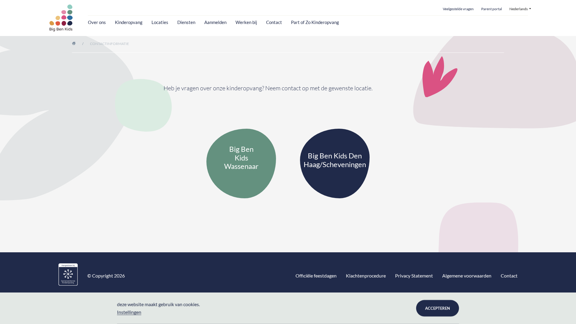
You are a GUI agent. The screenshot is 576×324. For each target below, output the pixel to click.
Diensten (186, 22)
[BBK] (61, 18)
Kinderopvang (128, 22)
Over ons (97, 22)
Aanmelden (215, 22)
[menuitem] (520, 9)
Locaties (160, 22)
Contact (274, 22)
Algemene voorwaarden (466, 275)
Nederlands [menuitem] (518, 9)
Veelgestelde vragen (458, 9)
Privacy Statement (414, 275)
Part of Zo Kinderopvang (315, 22)
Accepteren (437, 308)
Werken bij (246, 22)
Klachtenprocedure (366, 275)
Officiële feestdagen (316, 275)
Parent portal (491, 9)
